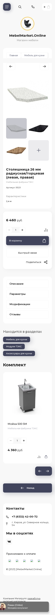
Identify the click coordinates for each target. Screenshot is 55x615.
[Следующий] (44, 66)
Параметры (17, 293)
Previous (40, 471)
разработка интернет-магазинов (21, 600)
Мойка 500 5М (17, 423)
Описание (16, 283)
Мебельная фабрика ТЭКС (20, 182)
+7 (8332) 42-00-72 (25, 516)
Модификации (19, 304)
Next (47, 471)
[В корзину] (45, 456)
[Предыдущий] (10, 66)
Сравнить (46, 230)
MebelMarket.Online (27, 36)
